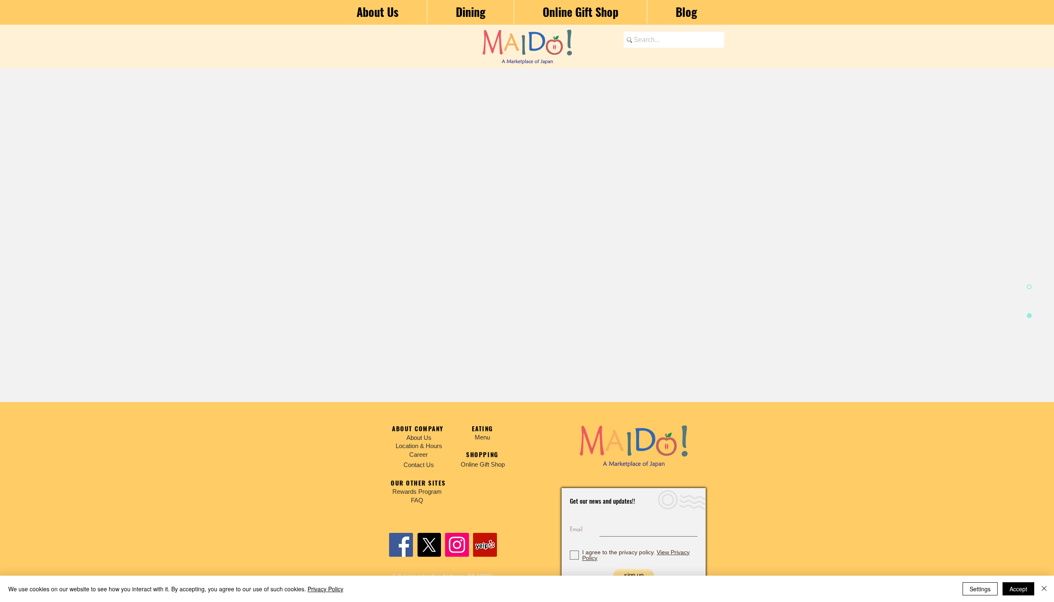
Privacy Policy (325, 589)
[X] (429, 545)
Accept (1018, 589)
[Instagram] (457, 545)
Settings (980, 589)
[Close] (1044, 588)
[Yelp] (485, 545)
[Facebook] (401, 545)
